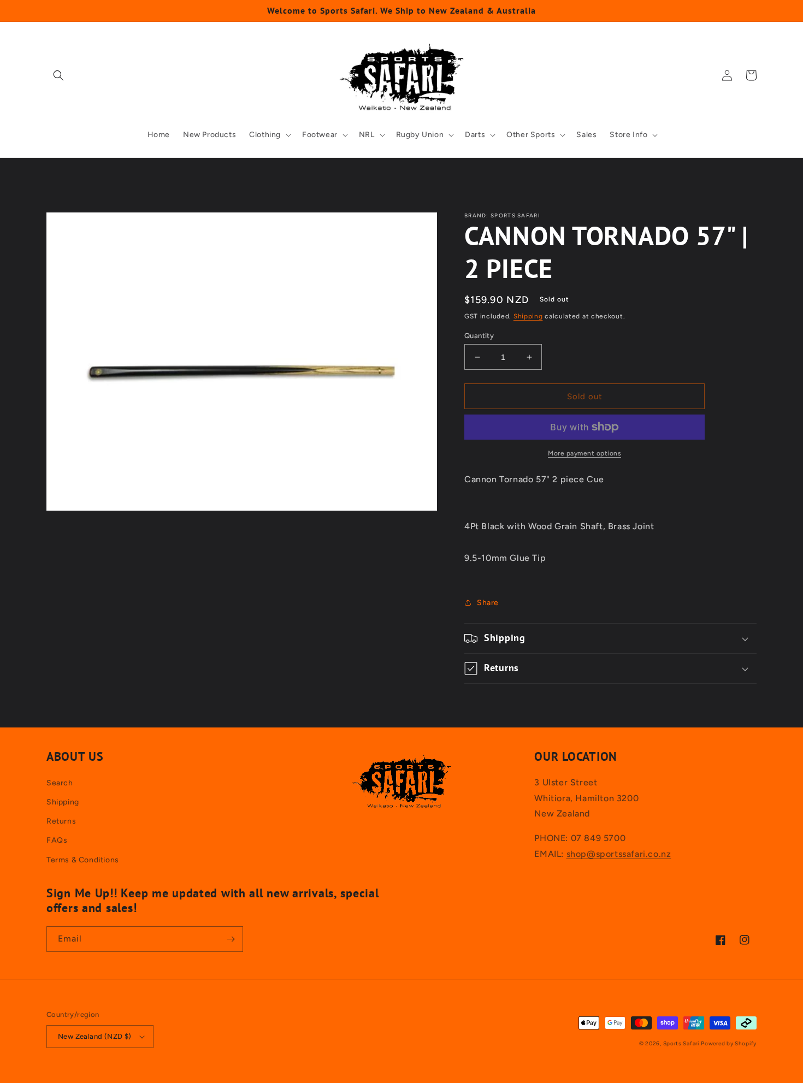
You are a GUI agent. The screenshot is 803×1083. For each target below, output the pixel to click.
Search (59, 783)
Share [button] (488, 602)
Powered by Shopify (729, 1043)
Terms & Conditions (82, 860)
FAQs (56, 840)
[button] (58, 75)
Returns (61, 821)
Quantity (479, 336)
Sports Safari (681, 1043)
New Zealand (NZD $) (95, 1036)
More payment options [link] (584, 453)
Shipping (528, 316)
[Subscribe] (231, 939)
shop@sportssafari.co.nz (618, 854)
